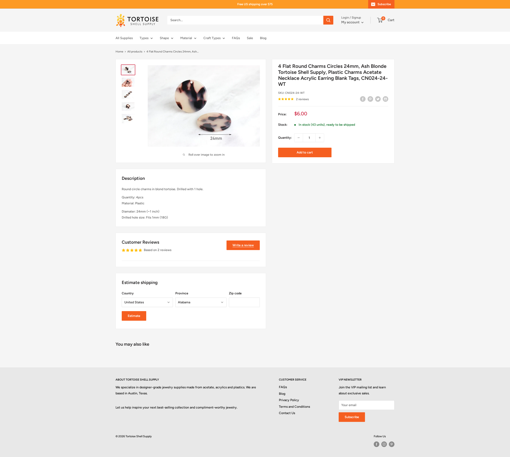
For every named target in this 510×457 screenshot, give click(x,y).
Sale (250, 38)
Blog (263, 38)
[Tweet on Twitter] (378, 99)
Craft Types (212, 38)
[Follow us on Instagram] (384, 444)
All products (134, 51)
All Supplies (124, 38)
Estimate (134, 316)
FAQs (236, 38)
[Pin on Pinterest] (370, 99)
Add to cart (305, 152)
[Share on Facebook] (363, 99)
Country (128, 293)
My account (350, 22)
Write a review (243, 245)
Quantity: (285, 137)
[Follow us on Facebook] (376, 444)
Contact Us (287, 413)
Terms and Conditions (294, 407)
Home (119, 51)
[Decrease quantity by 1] (298, 138)
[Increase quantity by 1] (320, 138)
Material (186, 38)
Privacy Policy (289, 400)
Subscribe (384, 4)
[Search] (328, 20)
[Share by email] (385, 99)
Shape (164, 38)
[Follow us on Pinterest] (391, 444)
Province (181, 293)
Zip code (235, 293)
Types (144, 38)
